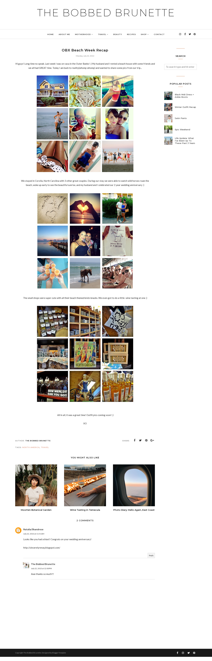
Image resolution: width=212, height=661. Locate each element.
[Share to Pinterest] (146, 440)
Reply (151, 555)
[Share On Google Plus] (152, 440)
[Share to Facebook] (134, 440)
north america (31, 447)
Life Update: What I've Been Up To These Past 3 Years (185, 140)
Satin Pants (181, 118)
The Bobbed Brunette (106, 13)
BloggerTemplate (59, 653)
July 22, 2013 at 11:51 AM (33, 534)
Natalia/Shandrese (33, 529)
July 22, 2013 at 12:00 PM (41, 568)
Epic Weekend (182, 129)
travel (45, 447)
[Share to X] (140, 440)
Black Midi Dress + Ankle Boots (184, 95)
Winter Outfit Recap (185, 107)
